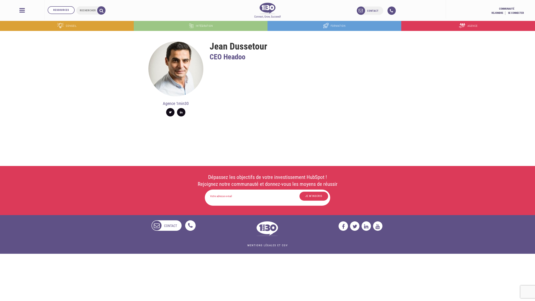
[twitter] (354, 226)
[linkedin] (366, 226)
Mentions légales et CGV (267, 245)
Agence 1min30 (176, 103)
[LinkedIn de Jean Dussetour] (181, 112)
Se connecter (516, 12)
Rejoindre (497, 12)
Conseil (71, 25)
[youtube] (377, 226)
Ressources (61, 10)
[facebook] (343, 226)
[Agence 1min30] (267, 10)
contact (373, 10)
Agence (472, 25)
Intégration (204, 25)
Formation (338, 25)
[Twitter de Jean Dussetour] (170, 112)
